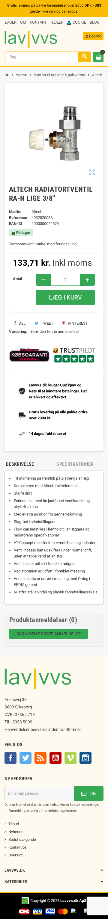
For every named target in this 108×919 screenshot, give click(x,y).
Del (22, 323)
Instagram (86, 758)
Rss (40, 758)
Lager (10, 22)
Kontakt (38, 22)
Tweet (46, 323)
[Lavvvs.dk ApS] (30, 39)
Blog (95, 22)
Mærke (15, 211)
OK (92, 793)
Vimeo (70, 758)
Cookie (79, 22)
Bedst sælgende (22, 839)
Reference (18, 217)
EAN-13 (15, 223)
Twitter (26, 758)
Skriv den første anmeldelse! (54, 331)
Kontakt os (17, 847)
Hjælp (56, 22)
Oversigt (15, 855)
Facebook (10, 758)
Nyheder (15, 831)
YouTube (56, 758)
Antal (17, 278)
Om (23, 22)
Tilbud (13, 824)
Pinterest (77, 323)
